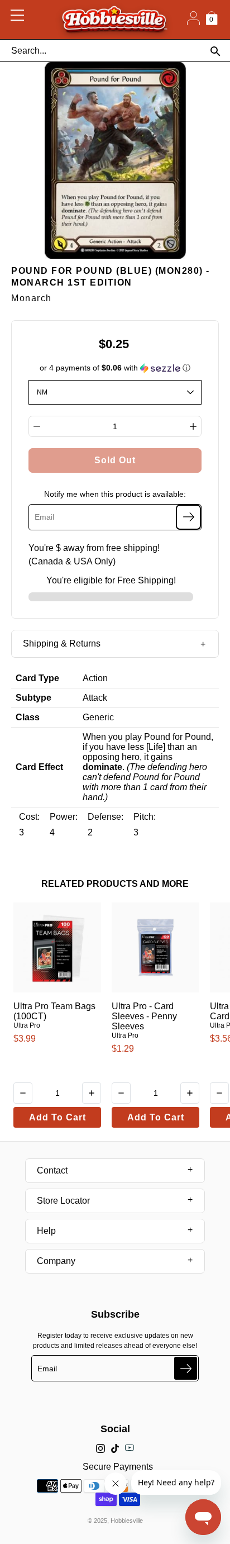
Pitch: (144, 816)
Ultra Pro (26, 1025)
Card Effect (39, 767)
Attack (95, 697)
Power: (64, 816)
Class (28, 717)
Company (56, 1261)
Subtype (33, 697)
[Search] (215, 51)
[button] (115, 368)
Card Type (37, 678)
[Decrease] (36, 426)
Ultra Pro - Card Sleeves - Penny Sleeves (144, 1016)
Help (46, 1231)
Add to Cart (57, 1117)
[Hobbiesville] (114, 19)
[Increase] (193, 426)
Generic (98, 717)
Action (95, 678)
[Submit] (185, 1368)
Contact (52, 1170)
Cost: (29, 816)
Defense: (105, 816)
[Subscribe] (188, 517)
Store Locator (63, 1200)
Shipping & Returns (61, 643)
